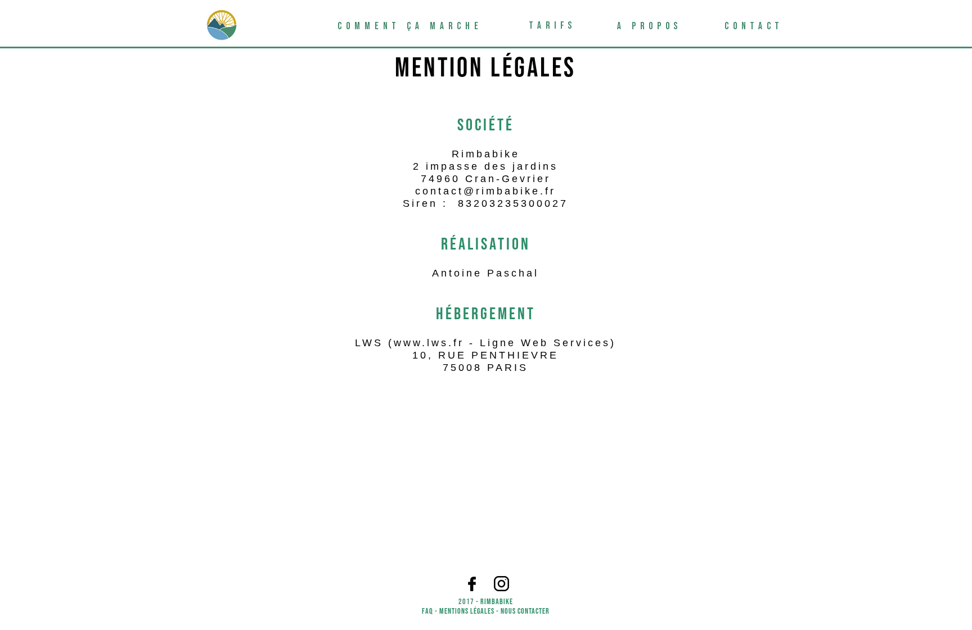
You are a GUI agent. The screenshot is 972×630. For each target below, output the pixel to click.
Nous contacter (525, 611)
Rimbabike (496, 601)
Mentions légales (466, 611)
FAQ (427, 611)
